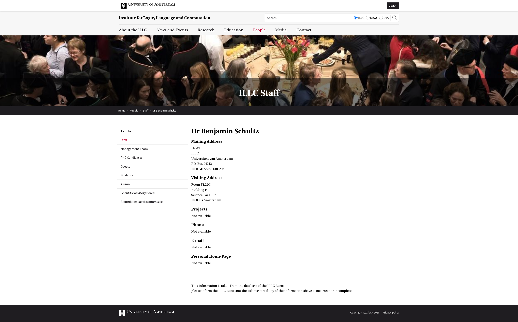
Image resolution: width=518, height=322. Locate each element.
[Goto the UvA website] (151, 8)
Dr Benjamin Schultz (164, 110)
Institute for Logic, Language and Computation (164, 18)
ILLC (361, 18)
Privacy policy (391, 312)
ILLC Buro (226, 291)
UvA (386, 18)
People (134, 110)
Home (121, 110)
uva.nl (393, 5)
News (374, 18)
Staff (145, 110)
